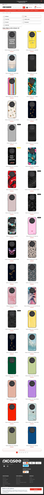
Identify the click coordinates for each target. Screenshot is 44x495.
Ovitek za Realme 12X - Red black (12, 189)
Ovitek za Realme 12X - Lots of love (32, 282)
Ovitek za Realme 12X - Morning (11, 305)
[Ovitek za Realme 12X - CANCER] (12, 342)
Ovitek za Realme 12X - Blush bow (32, 236)
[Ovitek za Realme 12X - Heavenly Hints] (32, 365)
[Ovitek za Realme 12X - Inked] (32, 249)
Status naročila (18, 477)
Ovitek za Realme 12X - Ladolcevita (32, 50)
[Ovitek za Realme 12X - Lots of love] (32, 272)
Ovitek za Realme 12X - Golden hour (12, 96)
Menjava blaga (18, 480)
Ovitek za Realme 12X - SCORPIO (12, 282)
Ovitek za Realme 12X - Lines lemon (32, 329)
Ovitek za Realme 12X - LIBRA (32, 119)
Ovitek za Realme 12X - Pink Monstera (32, 166)
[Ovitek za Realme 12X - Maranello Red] (12, 412)
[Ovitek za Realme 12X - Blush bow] (32, 226)
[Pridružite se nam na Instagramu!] (8, 466)
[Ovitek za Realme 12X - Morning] (12, 296)
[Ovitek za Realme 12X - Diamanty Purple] (12, 249)
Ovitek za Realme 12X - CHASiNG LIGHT (32, 352)
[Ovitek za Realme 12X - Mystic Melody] (32, 389)
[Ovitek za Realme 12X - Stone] (12, 133)
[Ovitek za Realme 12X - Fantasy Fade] (12, 202)
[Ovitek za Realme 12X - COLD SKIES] (12, 63)
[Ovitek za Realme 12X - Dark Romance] (32, 202)
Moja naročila (18, 479)
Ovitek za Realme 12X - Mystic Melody (32, 399)
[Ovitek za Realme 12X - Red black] (12, 179)
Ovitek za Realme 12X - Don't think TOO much (32, 305)
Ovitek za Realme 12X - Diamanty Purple (12, 259)
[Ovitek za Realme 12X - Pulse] (32, 63)
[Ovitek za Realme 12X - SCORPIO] (12, 272)
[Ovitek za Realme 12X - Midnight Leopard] (32, 179)
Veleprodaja (31, 480)
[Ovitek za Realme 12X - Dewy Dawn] (12, 435)
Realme (7, 12)
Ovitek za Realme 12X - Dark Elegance (12, 329)
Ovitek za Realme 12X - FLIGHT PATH (32, 422)
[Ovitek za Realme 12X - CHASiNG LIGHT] (32, 342)
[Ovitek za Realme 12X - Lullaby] (12, 389)
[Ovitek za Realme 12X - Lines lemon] (32, 319)
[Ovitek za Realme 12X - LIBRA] (32, 109)
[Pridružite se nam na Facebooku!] (4, 466)
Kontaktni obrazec (32, 479)
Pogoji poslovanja (5, 482)
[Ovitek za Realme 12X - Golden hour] (12, 86)
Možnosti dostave (5, 479)
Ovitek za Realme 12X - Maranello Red (12, 422)
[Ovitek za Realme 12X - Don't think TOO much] (32, 296)
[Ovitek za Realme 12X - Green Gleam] (12, 365)
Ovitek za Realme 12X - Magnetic (12, 236)
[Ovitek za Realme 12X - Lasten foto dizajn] (12, 40)
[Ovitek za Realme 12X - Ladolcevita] (32, 40)
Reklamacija (18, 483)
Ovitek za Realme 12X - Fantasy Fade (11, 212)
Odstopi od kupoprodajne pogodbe (21, 482)
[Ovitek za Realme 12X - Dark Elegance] (12, 319)
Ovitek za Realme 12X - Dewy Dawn (12, 445)
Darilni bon (4, 477)
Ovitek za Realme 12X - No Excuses (32, 143)
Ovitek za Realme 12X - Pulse (32, 73)
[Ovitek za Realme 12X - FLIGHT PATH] (32, 412)
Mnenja (4, 485)
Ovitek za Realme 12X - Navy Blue (32, 445)
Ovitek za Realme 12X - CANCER (12, 352)
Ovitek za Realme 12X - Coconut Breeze (12, 119)
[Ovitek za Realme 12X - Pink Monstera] (32, 156)
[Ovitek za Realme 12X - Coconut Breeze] (12, 109)
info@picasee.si (31, 4)
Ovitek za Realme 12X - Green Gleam (12, 375)
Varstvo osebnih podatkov (6, 483)
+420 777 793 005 (25, 4)
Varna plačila (4, 480)
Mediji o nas (31, 482)
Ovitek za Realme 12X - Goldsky (32, 96)
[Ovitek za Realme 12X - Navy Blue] (32, 435)
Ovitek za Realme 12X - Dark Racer (12, 166)
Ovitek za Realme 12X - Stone (12, 143)
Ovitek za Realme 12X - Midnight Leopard (32, 189)
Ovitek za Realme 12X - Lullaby (12, 399)
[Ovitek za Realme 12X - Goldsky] (32, 86)
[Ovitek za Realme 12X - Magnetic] (12, 226)
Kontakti (31, 477)
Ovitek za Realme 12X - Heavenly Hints (32, 375)
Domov (4, 12)
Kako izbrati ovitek (5, 486)
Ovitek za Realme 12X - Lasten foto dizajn (12, 50)
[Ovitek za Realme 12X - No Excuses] (32, 133)
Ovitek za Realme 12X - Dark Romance (32, 212)
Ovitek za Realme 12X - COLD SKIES (12, 73)
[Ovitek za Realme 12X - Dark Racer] (12, 156)
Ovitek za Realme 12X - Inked (32, 259)
